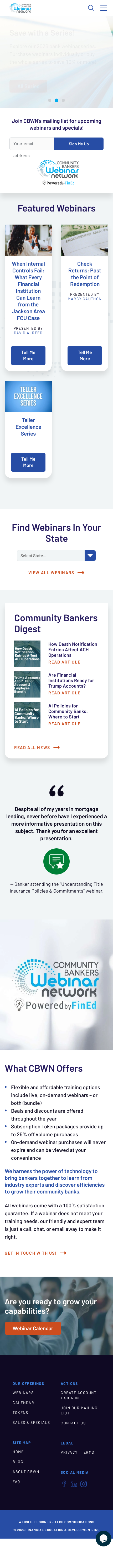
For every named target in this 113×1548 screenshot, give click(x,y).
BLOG (18, 1462)
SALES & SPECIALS (31, 1422)
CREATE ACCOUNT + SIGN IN (78, 1395)
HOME (18, 1452)
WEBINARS (23, 1393)
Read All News (32, 747)
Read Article (64, 662)
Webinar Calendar (33, 1328)
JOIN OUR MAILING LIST (79, 1410)
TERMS (87, 1452)
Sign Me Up (79, 144)
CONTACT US (73, 1423)
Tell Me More (28, 355)
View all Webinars (51, 572)
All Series (28, 86)
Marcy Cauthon (84, 299)
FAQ (16, 1481)
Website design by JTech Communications (57, 1522)
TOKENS (20, 1412)
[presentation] (28, 240)
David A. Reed (28, 333)
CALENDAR (23, 1403)
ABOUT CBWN (26, 1472)
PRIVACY (69, 1452)
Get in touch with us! (31, 1253)
